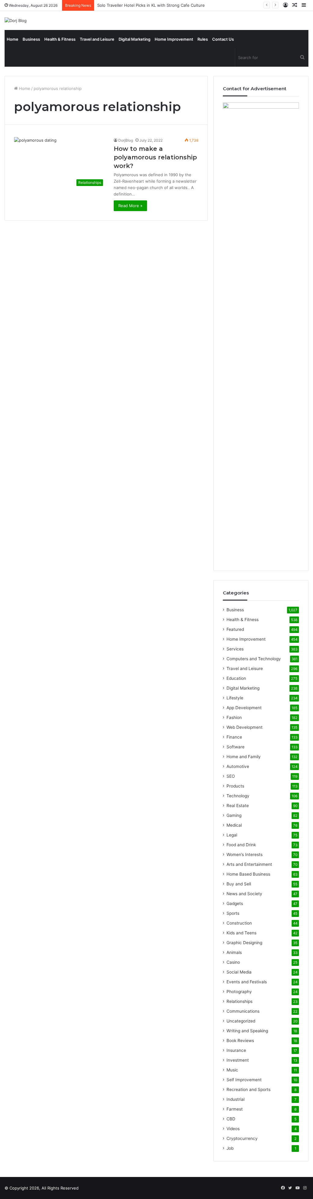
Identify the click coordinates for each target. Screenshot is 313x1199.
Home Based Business (248, 874)
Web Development (244, 727)
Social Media (239, 972)
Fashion (234, 717)
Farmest (234, 1109)
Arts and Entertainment (249, 864)
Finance (234, 737)
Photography (239, 991)
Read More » (130, 205)
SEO (230, 776)
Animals (234, 952)
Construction (239, 923)
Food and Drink (241, 844)
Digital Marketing (134, 39)
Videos (233, 1128)
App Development (244, 707)
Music (232, 1069)
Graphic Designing (244, 942)
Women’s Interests (244, 854)
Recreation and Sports (248, 1089)
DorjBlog (125, 140)
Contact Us (223, 39)
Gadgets (234, 903)
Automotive (237, 766)
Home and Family (243, 756)
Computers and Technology (253, 658)
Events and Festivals (246, 981)
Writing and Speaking (247, 1030)
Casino (233, 962)
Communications (243, 1011)
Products (235, 786)
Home (12, 39)
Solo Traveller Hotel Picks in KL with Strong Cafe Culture (151, 5)
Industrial (235, 1099)
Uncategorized (240, 1020)
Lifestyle (234, 697)
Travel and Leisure (97, 39)
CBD (230, 1118)
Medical (234, 825)
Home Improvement (174, 39)
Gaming (233, 815)
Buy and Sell (238, 883)
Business (31, 39)
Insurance (236, 1050)
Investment (237, 1060)
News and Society (244, 893)
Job (230, 1148)
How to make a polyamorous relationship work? (155, 157)
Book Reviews (240, 1040)
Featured (235, 629)
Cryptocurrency (242, 1138)
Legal (231, 834)
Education (236, 678)
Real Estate (237, 805)
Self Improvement (244, 1079)
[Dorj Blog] (16, 20)
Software (235, 746)
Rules (202, 39)
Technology (237, 795)
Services (235, 648)
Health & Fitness (59, 39)
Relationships (239, 1001)
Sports (232, 913)
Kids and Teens (241, 932)
